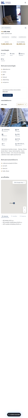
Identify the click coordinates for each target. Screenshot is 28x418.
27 (3, 59)
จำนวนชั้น (17, 141)
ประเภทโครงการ (5, 131)
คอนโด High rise (5, 37)
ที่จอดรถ (3, 145)
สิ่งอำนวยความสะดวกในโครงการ (9, 160)
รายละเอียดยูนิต (5, 50)
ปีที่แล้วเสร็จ (17, 136)
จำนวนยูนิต (17, 131)
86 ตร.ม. (23, 54)
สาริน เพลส (4, 105)
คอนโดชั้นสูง (14, 37)
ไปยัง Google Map (18, 182)
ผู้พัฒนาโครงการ (18, 145)
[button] (14, 203)
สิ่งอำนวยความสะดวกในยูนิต (8, 66)
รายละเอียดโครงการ (6, 101)
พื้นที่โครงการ (4, 136)
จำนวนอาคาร (4, 141)
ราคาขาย (6, 42)
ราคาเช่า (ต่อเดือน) (21, 42)
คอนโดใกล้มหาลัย (22, 37)
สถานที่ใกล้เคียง (5, 177)
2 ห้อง (4, 54)
